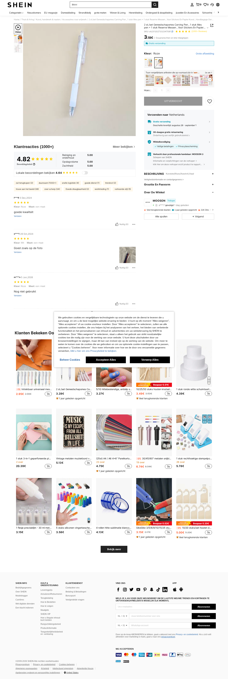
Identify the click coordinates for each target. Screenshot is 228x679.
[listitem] (150, 80)
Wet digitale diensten (25, 604)
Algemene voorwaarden (26, 668)
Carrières (20, 600)
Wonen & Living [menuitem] (118, 12)
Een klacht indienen (25, 608)
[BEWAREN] (209, 101)
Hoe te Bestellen (48, 602)
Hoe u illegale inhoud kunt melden (50, 619)
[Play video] (79, 80)
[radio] (148, 62)
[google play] (181, 591)
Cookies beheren (67, 664)
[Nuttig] (117, 224)
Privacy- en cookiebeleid (187, 634)
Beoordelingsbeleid (24, 164)
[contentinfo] (166, 655)
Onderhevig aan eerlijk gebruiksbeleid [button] (170, 135)
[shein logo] (20, 4)
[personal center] (192, 5)
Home (16, 19)
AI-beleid (45, 668)
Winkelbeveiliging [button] (161, 142)
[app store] (174, 591)
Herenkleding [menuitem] (135, 12)
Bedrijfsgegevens (23, 588)
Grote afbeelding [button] (205, 53)
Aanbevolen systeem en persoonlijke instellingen (38, 672)
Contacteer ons (72, 588)
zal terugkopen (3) (24, 183)
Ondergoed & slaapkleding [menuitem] (159, 12)
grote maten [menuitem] (100, 12)
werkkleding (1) (102, 189)
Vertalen (18, 216)
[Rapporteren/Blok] (134, 224)
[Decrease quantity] (155, 90)
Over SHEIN (21, 592)
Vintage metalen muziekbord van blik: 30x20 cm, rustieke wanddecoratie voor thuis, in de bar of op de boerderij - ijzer (74, 458)
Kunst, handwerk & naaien (48, 19)
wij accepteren (125, 649)
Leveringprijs (46, 590)
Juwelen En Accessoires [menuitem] (187, 12)
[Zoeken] (155, 5)
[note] (71, 398)
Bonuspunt (70, 596)
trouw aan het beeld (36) (27, 189)
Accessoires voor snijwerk (74, 19)
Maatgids (45, 610)
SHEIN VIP (45, 614)
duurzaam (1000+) (47, 183)
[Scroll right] (218, 12)
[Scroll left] (214, 12)
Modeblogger (22, 596)
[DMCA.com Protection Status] (126, 661)
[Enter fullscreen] (132, 133)
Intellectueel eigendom (63, 668)
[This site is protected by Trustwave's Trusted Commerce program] (118, 661)
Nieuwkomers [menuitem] (34, 12)
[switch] (85, 172)
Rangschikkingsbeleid (51, 624)
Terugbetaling (47, 598)
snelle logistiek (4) (70, 183)
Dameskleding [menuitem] (68, 12)
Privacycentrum (23, 664)
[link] (198, 5)
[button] (212, 5)
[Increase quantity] (168, 90)
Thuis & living (27, 19)
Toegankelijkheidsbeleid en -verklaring (52, 633)
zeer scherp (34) (52, 189)
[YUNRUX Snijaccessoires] (168, 80)
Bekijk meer (114, 549)
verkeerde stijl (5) (123, 189)
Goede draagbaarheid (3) (77, 189)
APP (174, 583)
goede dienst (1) (92, 183)
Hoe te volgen (47, 606)
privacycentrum (168, 637)
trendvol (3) (110, 183)
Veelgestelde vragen (75, 600)
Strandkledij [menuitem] (85, 12)
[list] (142, 589)
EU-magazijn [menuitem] (51, 12)
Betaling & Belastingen (76, 592)
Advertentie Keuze (85, 668)
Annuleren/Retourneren (51, 594)
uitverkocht (173, 101)
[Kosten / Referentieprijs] (154, 38)
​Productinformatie (49, 628)
